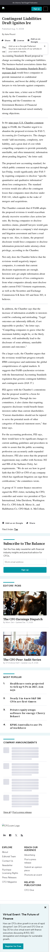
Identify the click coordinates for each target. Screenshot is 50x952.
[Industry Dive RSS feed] (22, 835)
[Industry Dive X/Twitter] (16, 835)
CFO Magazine (9, 881)
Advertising (29, 855)
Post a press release (22, 812)
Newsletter (7, 865)
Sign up (37, 9)
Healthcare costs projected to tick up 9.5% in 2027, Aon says (27, 687)
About (5, 852)
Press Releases (9, 877)
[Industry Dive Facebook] (10, 835)
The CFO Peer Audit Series (22, 660)
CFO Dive (29, 890)
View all (7, 812)
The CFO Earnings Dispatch (23, 619)
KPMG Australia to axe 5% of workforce (26, 726)
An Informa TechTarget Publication (25, 3)
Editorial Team (9, 856)
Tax (16, 529)
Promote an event (33, 874)
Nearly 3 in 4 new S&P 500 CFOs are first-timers (25, 700)
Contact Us (7, 860)
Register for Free (13, 946)
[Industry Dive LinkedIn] (4, 835)
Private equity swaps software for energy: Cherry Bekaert (27, 713)
